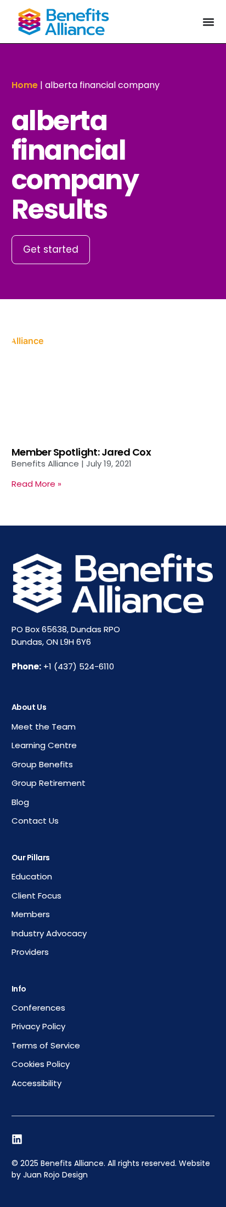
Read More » (36, 483)
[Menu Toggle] (208, 22)
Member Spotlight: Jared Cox (81, 452)
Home (25, 85)
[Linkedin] (17, 1139)
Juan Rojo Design (55, 1174)
